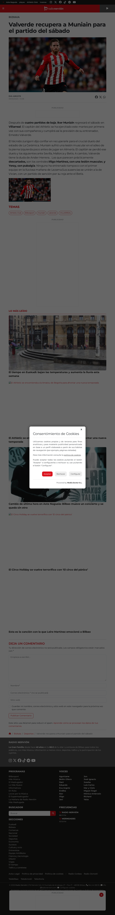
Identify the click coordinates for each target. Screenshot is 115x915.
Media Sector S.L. (74, 483)
